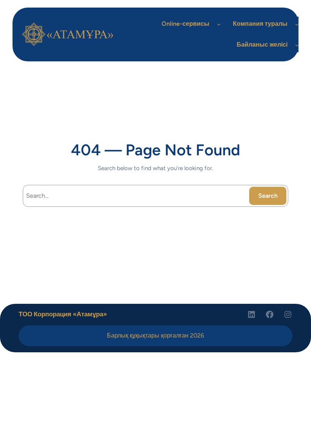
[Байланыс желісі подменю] (297, 45)
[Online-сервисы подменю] (219, 24)
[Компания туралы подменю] (297, 24)
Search (268, 195)
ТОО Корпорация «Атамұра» (63, 314)
